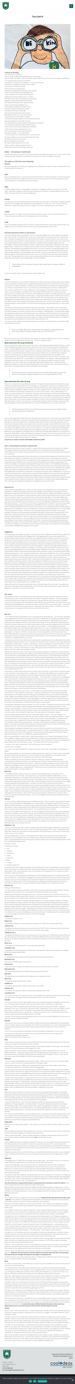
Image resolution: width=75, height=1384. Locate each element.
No (35, 1381)
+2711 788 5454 (7, 1368)
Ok (30, 1381)
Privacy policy (42, 1381)
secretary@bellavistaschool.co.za (13, 1370)
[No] (73, 1380)
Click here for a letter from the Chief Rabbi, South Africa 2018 (25, 439)
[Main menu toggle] (71, 6)
